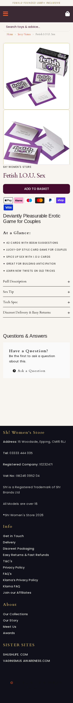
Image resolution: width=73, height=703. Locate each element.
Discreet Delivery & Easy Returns (27, 312)
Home (10, 34)
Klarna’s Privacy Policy (20, 580)
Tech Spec (10, 302)
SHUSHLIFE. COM (15, 654)
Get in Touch (13, 536)
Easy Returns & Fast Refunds (26, 555)
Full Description (15, 281)
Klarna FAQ (11, 586)
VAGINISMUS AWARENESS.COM (26, 661)
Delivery (9, 542)
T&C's (7, 561)
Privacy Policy (14, 567)
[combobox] (36, 26)
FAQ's (7, 574)
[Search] (65, 26)
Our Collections (15, 614)
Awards (9, 633)
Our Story (10, 620)
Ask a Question (31, 370)
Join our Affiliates (17, 592)
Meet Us (9, 626)
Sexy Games (24, 34)
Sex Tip (8, 292)
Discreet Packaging (18, 548)
